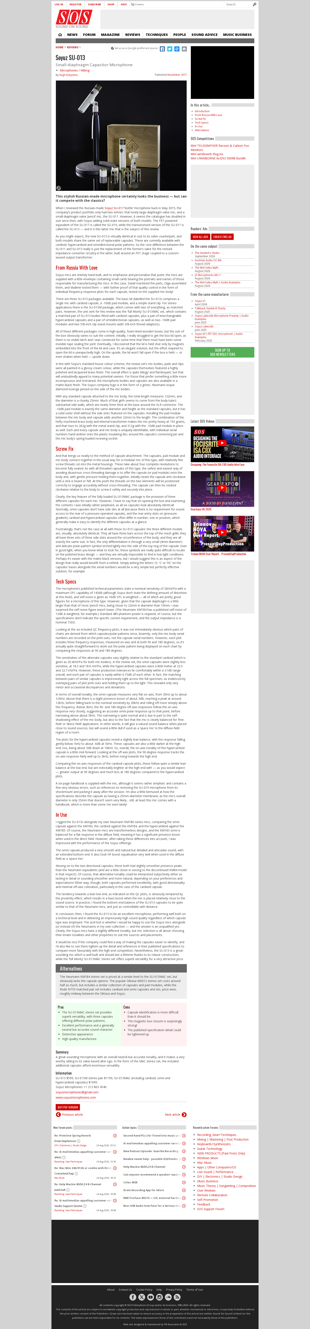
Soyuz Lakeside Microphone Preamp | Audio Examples (222, 317)
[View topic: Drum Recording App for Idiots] (184, 1190)
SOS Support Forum (210, 1209)
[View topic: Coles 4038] (184, 1182)
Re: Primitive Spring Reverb (72, 1135)
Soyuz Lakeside (204, 326)
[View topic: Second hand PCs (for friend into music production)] (184, 1136)
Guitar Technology (209, 1149)
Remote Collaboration (212, 1195)
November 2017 (177, 75)
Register (75, 4)
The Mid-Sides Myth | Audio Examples (217, 282)
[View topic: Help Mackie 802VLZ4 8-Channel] (184, 1167)
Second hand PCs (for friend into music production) (153, 1135)
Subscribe (94, 4)
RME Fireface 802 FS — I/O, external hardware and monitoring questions (153, 1198)
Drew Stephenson (65, 1141)
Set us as (136, 48)
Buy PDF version (68, 1107)
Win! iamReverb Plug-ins (207, 154)
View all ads (200, 236)
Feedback (203, 1204)
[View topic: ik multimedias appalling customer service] (184, 1143)
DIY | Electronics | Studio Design (70, 1145)
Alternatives (71, 968)
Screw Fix (64, 448)
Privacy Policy (174, 1289)
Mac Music (59, 1177)
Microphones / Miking (74, 70)
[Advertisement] (222, 388)
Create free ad (222, 236)
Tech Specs (66, 581)
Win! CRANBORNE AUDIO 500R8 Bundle (218, 158)
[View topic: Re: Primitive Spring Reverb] (115, 1136)
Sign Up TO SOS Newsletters (222, 352)
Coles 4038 (130, 1182)
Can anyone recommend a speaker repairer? (153, 1174)
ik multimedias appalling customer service (152, 1143)
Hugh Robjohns (68, 75)
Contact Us (125, 1289)
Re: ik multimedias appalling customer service (84, 1152)
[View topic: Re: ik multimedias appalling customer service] (115, 1152)
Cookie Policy (144, 1289)
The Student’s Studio (207, 253)
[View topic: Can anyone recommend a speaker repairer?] (184, 1175)
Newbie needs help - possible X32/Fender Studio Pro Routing (153, 1159)
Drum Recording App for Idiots (143, 1190)
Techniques (157, 34)
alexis (57, 1157)
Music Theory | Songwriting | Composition (226, 1186)
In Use (61, 814)
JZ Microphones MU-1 (208, 275)
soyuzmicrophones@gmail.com (77, 1092)
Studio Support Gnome (68, 1206)
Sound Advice (204, 34)
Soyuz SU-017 (114, 208)
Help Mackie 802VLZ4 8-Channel (144, 1167)
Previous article (72, 1114)
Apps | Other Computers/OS (216, 1167)
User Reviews (206, 1190)
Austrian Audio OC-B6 (208, 260)
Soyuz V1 (200, 301)
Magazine (110, 34)
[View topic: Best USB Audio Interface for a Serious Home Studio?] (184, 1206)
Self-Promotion (207, 1200)
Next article (173, 1114)
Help (124, 4)
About (111, 1289)
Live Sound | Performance (215, 1172)
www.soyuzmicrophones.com (76, 1097)
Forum (89, 34)
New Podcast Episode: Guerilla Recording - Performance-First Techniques (153, 1151)
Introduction (202, 111)
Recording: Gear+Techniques (68, 1161)
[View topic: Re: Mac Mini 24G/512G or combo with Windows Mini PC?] (115, 1168)
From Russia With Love (76, 267)
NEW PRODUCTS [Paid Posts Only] (221, 1153)
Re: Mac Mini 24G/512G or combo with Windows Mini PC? (84, 1168)
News (72, 34)
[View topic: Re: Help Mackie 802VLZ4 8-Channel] (115, 1184)
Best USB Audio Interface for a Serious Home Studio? (153, 1206)
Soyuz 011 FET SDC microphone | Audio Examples (219, 335)
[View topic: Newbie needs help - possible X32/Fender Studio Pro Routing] (184, 1159)
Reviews (132, 34)
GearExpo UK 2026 (201, 509)
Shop (111, 4)
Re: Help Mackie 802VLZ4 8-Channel (77, 1184)
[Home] (74, 17)
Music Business (237, 34)
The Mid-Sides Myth (206, 267)
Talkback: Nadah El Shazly (210, 308)
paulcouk (59, 1190)
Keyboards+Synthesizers (214, 1144)
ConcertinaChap (64, 1173)
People (179, 34)
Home (60, 34)
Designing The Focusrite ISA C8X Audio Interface (217, 464)
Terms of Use (194, 1289)
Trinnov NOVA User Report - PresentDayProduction (218, 554)
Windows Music (207, 1158)
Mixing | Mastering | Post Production (223, 1139)
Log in (59, 4)
